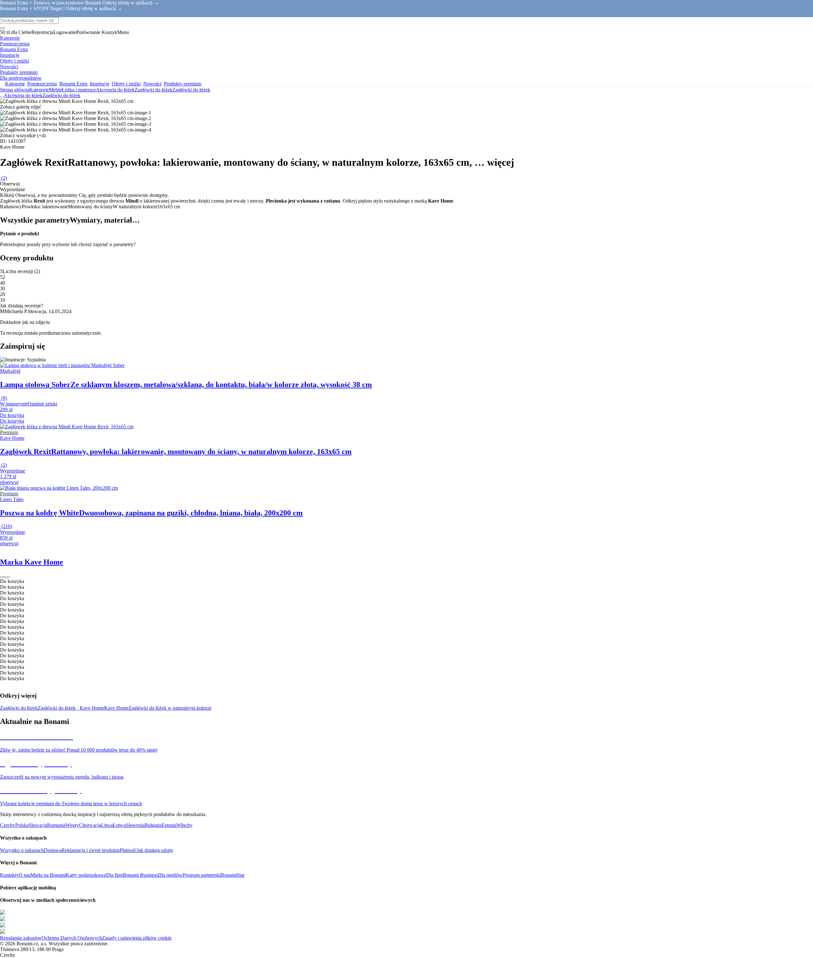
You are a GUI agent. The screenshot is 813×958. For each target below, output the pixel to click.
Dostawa (53, 850)
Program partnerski (202, 875)
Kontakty (9, 875)
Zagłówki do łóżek (191, 89)
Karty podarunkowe (86, 875)
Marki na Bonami (48, 875)
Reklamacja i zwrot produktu (91, 850)
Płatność (128, 850)
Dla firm (114, 875)
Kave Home (116, 708)
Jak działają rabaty (155, 850)
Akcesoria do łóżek (115, 89)
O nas (24, 875)
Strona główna (14, 89)
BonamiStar (233, 875)
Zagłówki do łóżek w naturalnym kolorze (170, 708)
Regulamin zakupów (21, 938)
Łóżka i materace (79, 89)
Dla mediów (170, 875)
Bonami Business (140, 875)
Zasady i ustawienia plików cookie (136, 938)
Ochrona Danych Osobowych (72, 938)
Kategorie (39, 89)
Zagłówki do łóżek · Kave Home (71, 708)
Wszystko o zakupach (22, 850)
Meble (55, 89)
